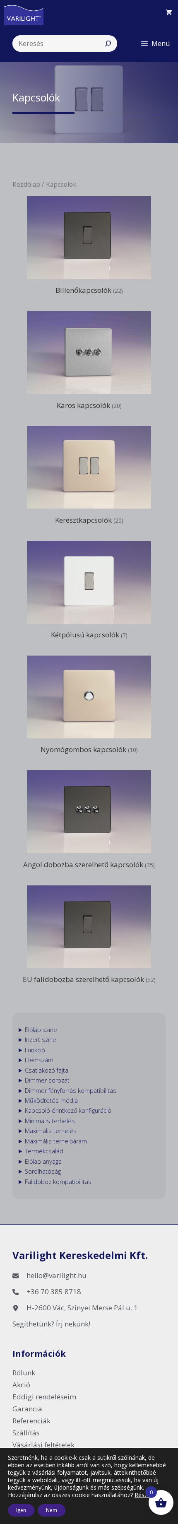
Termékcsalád (44, 1151)
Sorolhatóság (43, 1171)
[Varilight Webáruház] (28, 12)
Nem (51, 1510)
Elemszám (39, 1060)
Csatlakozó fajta (46, 1070)
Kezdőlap (26, 184)
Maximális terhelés (51, 1131)
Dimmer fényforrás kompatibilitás (70, 1091)
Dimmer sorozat (47, 1080)
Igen (21, 1510)
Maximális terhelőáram (56, 1141)
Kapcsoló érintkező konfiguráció (68, 1110)
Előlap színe (41, 1030)
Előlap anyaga (43, 1161)
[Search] (108, 43)
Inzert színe (40, 1040)
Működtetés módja (51, 1100)
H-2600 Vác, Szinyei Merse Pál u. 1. (83, 1307)
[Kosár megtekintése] (169, 12)
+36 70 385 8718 (53, 1291)
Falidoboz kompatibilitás (58, 1182)
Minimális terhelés (50, 1121)
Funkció (35, 1050)
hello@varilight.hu (56, 1275)
